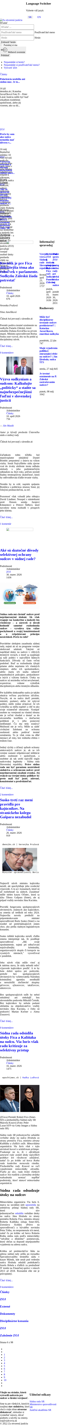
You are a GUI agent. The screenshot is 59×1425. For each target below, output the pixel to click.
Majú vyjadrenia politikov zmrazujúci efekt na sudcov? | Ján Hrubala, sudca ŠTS (48, 355)
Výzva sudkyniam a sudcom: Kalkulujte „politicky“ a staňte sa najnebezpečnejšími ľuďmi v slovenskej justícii (18, 389)
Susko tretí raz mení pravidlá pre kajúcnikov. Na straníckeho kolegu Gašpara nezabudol (16, 808)
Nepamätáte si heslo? (14, 62)
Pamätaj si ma (10, 45)
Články (10, 293)
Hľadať (4, 23)
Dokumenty (7, 1313)
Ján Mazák (8, 425)
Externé (5, 1306)
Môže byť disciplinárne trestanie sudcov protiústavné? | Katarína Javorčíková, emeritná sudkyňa (49, 325)
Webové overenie (16, 52)
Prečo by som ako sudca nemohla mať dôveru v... (7, 138)
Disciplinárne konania (14, 1321)
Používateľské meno (45, 32)
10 (5, 1380)
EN (39, 17)
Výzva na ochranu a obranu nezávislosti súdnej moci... (7, 167)
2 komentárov (7, 794)
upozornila (30, 1204)
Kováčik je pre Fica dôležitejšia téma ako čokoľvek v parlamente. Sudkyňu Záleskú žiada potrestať (19, 271)
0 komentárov (7, 352)
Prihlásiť (5, 55)
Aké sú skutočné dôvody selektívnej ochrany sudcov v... (5, 196)
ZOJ (8, 571)
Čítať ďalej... (6, 346)
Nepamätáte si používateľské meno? (22, 65)
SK (30, 17)
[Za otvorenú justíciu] (11, 20)
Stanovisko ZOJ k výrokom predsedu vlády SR (6, 222)
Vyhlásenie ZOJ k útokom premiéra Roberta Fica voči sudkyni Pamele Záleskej (52, 268)
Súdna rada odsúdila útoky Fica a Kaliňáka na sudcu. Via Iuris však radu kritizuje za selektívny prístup (19, 1041)
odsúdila (19, 1213)
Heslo (37, 37)
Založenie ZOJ (9, 1335)
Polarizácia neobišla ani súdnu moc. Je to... (12, 80)
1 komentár (5, 523)
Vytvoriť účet (10, 67)
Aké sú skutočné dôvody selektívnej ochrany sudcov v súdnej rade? (19, 554)
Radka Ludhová (30, 1077)
